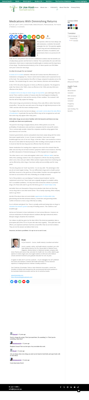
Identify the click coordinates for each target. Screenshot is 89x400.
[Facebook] (11, 37)
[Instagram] (15, 281)
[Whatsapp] (29, 37)
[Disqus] (35, 308)
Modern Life (38, 1)
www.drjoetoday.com (17, 275)
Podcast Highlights (81, 1)
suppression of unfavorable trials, (45, 196)
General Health (7, 1)
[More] (43, 37)
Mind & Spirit (27, 1)
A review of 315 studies (16, 74)
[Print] (34, 37)
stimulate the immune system (18, 206)
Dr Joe (13, 24)
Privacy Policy (75, 7)
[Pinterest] (20, 37)
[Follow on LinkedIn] (71, 387)
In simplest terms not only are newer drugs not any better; (27, 93)
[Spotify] (19, 281)
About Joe (43, 7)
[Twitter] (16, 37)
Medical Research (38, 24)
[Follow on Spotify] (78, 390)
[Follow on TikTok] (78, 387)
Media (17, 1)
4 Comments (21, 27)
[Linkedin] (25, 37)
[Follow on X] (64, 387)
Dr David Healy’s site (48, 185)
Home (36, 7)
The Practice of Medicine (63, 1)
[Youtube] (23, 281)
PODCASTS (54, 7)
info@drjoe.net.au (15, 389)
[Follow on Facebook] (60, 387)
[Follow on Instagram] (67, 387)
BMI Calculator (72, 96)
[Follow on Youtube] (74, 387)
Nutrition (49, 1)
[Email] (38, 37)
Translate (75, 40)
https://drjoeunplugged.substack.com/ (21, 277)
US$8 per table (48, 155)
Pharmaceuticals (48, 24)
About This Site (64, 7)
